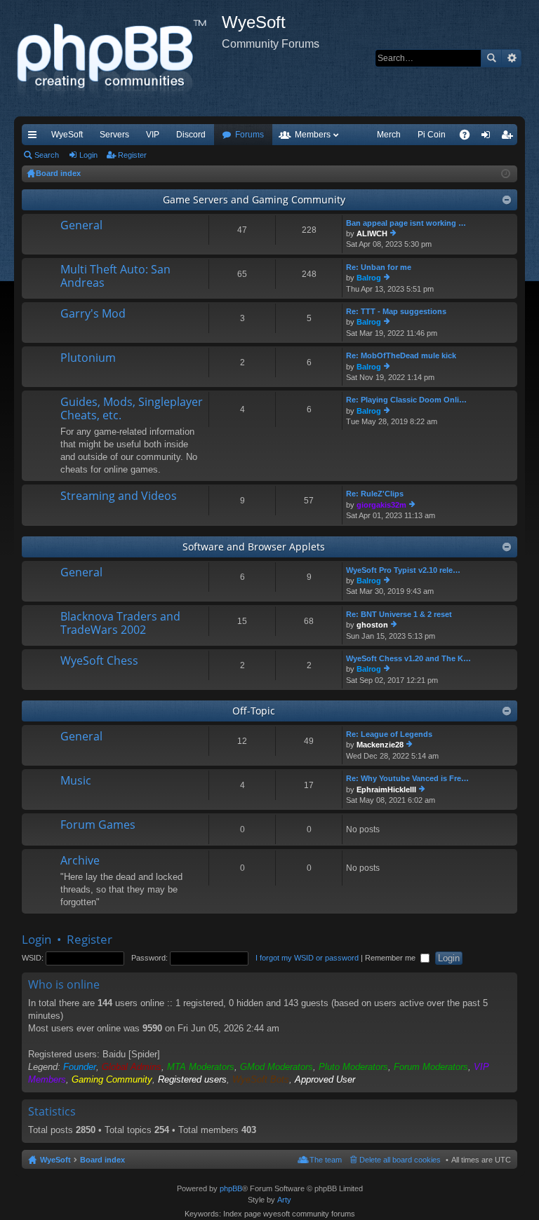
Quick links (35, 137)
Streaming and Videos (118, 496)
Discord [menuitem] (191, 135)
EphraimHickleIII (386, 789)
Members (313, 135)
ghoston (372, 625)
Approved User (325, 1079)
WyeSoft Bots (260, 1079)
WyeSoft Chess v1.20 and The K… (408, 658)
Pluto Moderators (353, 1067)
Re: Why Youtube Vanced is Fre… (407, 778)
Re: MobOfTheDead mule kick (401, 355)
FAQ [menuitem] (469, 137)
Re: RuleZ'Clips (375, 493)
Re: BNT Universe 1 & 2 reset (399, 614)
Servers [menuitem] (114, 135)
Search (491, 58)
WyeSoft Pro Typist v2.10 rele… (403, 570)
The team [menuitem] (326, 1159)
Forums (249, 135)
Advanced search (511, 58)
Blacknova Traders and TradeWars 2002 (120, 623)
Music (75, 781)
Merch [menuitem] (389, 135)
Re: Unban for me (378, 267)
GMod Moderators (276, 1067)
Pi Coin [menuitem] (432, 135)
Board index (102, 1159)
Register (132, 155)
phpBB (231, 1188)
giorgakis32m (381, 505)
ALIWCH (372, 233)
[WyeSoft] (118, 58)
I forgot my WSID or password (307, 958)
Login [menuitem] (488, 137)
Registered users (192, 1079)
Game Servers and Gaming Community (254, 199)
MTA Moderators (200, 1067)
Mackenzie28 (380, 744)
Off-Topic (253, 710)
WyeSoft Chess (99, 661)
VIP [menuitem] (152, 135)
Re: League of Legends (389, 734)
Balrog (369, 277)
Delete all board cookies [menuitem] (400, 1159)
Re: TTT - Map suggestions (396, 311)
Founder (79, 1067)
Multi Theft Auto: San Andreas (115, 276)
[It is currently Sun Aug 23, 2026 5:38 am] (505, 174)
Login (88, 155)
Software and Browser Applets (253, 546)
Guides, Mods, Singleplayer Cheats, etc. (131, 409)
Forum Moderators (431, 1067)
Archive (80, 861)
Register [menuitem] (509, 137)
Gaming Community (112, 1079)
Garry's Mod (93, 314)
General (81, 226)
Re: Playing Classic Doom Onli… (406, 399)
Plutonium (88, 358)
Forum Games (97, 825)
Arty (284, 1199)
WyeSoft (67, 135)
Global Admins (131, 1067)
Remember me (391, 958)
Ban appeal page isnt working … (406, 223)
